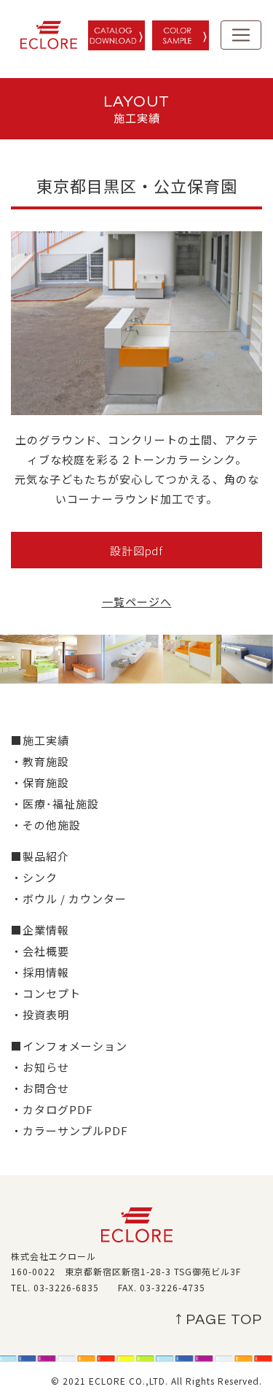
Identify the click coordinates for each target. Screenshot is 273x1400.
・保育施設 (40, 782)
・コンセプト (46, 993)
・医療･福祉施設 (55, 803)
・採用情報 (40, 972)
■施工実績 (40, 740)
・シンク (34, 877)
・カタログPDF (52, 1109)
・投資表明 (40, 1014)
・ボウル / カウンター (69, 898)
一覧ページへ (137, 601)
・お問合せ (40, 1088)
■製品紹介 (40, 856)
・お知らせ (40, 1067)
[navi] (241, 35)
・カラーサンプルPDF (69, 1130)
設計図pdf (136, 550)
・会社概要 (40, 951)
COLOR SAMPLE (180, 35)
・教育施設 (40, 761)
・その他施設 (46, 824)
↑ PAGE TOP (218, 1319)
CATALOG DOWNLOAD (116, 35)
